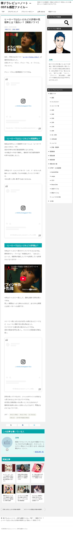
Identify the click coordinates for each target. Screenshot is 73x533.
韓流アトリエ (52, 11)
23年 (52, 118)
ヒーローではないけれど (31, 57)
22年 (52, 122)
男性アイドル (55, 193)
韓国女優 (52, 155)
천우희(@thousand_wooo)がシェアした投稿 (23, 235)
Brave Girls (54, 184)
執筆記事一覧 (39, 452)
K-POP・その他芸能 (55, 168)
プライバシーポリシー (27, 11)
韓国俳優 (52, 159)
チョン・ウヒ (23, 414)
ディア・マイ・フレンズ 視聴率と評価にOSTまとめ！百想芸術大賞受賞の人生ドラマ (8, 478)
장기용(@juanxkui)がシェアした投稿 (23, 388)
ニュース (53, 143)
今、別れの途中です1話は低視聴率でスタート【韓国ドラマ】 (37, 476)
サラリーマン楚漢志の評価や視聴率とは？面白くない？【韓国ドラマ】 (34, 509)
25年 (52, 110)
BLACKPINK (54, 172)
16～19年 (54, 135)
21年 (52, 126)
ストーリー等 (55, 106)
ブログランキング (13, 11)
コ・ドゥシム (32, 414)
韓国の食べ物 (53, 164)
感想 (52, 97)
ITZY (52, 180)
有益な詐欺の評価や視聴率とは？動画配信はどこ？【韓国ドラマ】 (23, 477)
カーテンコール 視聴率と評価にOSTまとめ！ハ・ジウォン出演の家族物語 (23, 498)
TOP (3, 11)
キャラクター (55, 102)
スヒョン (12, 417)
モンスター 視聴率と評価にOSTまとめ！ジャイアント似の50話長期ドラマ (37, 498)
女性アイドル (55, 188)
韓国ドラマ (8, 29)
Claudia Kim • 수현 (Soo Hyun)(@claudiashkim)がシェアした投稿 (25, 128)
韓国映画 (52, 151)
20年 (52, 131)
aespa (53, 176)
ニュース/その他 (56, 197)
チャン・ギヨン (14, 414)
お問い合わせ (41, 11)
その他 (51, 201)
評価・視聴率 (16, 29)
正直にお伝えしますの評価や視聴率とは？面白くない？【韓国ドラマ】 (13, 509)
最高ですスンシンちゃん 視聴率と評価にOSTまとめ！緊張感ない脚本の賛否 (8, 498)
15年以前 (54, 139)
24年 (52, 114)
